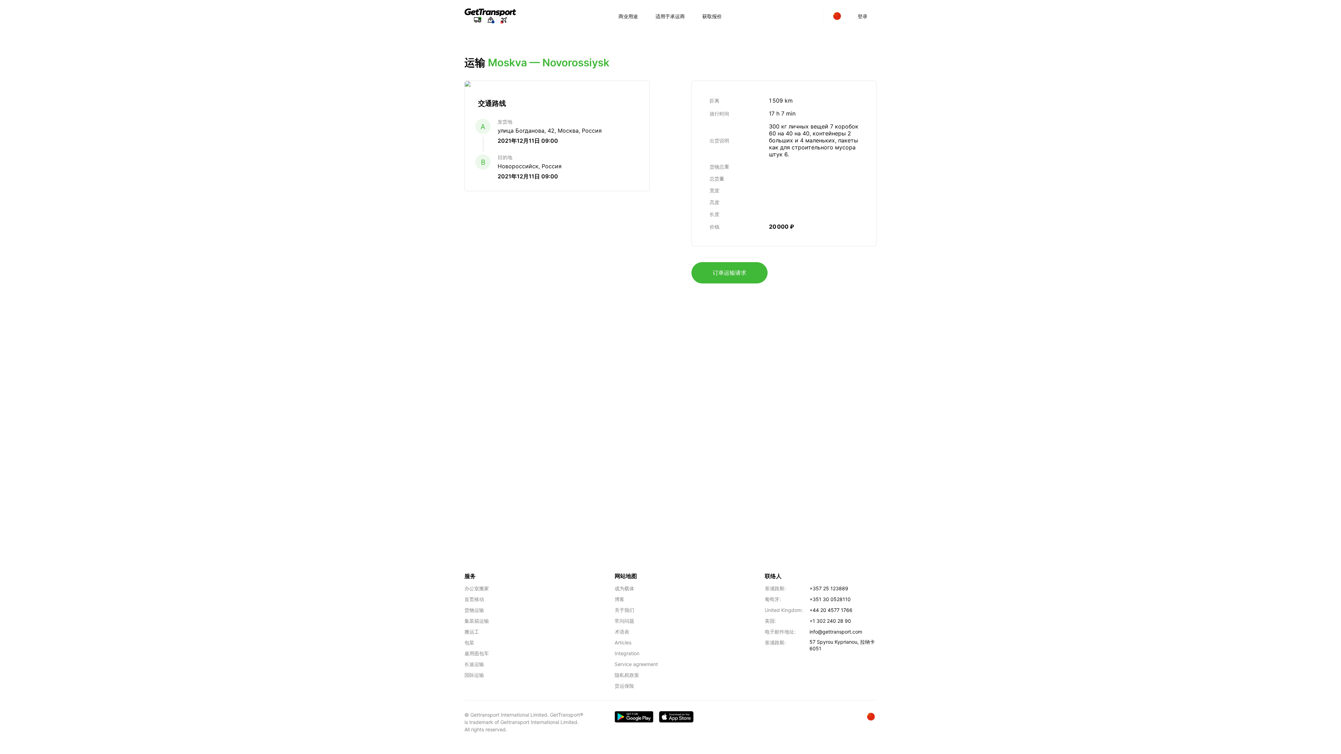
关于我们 (624, 610)
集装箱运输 (476, 621)
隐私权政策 (627, 675)
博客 (619, 599)
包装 (469, 642)
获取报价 (712, 16)
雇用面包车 (476, 653)
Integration (627, 653)
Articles (623, 642)
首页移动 (474, 599)
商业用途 (628, 16)
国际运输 (474, 675)
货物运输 (474, 610)
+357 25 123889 (828, 588)
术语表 (622, 632)
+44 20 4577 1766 (830, 610)
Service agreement (636, 664)
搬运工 (471, 632)
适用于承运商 (670, 16)
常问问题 (624, 621)
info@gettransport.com (835, 632)
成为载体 (624, 588)
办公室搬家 (476, 588)
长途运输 (474, 664)
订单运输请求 (729, 272)
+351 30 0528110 (830, 599)
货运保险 (624, 686)
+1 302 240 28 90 (830, 621)
